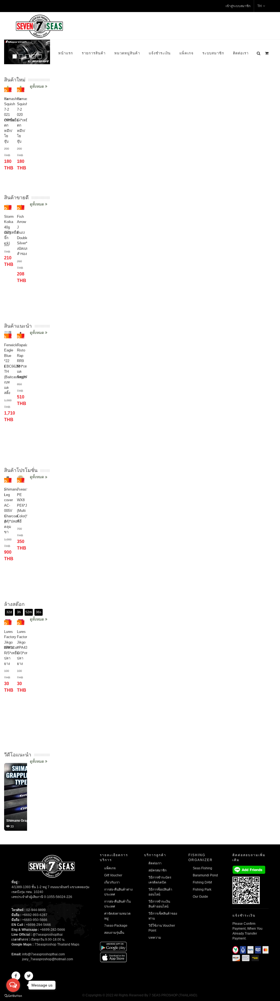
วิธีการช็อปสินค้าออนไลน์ (160, 892)
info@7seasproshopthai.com (43, 954)
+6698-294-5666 (38, 925)
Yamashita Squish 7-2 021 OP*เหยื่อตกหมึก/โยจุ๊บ (12, 120)
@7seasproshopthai (48, 935)
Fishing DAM (202, 882)
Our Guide (200, 897)
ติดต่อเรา (241, 53)
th (259, 6)
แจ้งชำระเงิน (160, 53)
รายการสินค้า (94, 53)
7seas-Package (115, 925)
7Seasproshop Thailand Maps (56, 944)
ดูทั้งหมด (37, 761)
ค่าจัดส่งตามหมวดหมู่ (117, 916)
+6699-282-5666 (52, 930)
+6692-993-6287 (34, 915)
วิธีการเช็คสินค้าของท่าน (162, 916)
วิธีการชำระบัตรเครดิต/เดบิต (159, 880)
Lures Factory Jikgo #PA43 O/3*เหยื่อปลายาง (24, 648)
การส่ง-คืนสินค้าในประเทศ (117, 904)
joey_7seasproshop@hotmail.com (47, 959)
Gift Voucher (113, 875)
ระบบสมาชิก (213, 53)
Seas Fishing (202, 868)
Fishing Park (202, 889)
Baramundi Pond (205, 875)
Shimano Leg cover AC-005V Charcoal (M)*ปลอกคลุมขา (11, 510)
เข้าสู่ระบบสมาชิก (238, 6)
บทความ (154, 938)
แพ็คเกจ (186, 53)
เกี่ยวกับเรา (112, 882)
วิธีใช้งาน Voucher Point (161, 928)
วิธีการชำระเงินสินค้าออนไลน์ (159, 904)
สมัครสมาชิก (157, 870)
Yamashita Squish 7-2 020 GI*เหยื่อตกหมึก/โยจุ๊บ (25, 120)
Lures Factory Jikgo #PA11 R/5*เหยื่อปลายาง (11, 648)
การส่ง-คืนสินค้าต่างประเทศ (118, 892)
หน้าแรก (65, 53)
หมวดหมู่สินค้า (127, 53)
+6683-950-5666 (34, 920)
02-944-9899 (36, 910)
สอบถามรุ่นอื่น (114, 933)
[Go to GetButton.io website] (13, 995)
